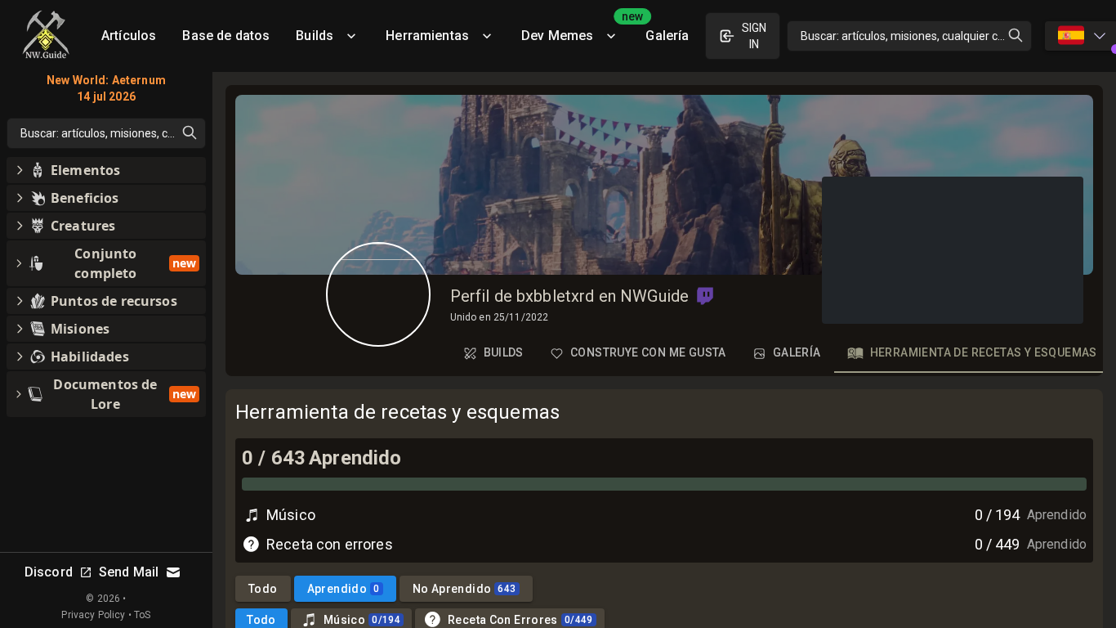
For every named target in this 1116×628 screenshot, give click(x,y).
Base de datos (226, 35)
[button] (705, 296)
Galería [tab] (797, 352)
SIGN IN (754, 36)
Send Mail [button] (128, 572)
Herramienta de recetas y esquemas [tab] (983, 352)
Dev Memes (576, 29)
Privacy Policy (93, 615)
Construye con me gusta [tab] (648, 352)
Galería (667, 35)
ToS (142, 615)
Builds (314, 35)
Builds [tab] (504, 352)
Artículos (128, 35)
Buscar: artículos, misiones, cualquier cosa (908, 36)
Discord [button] (49, 572)
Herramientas (427, 35)
